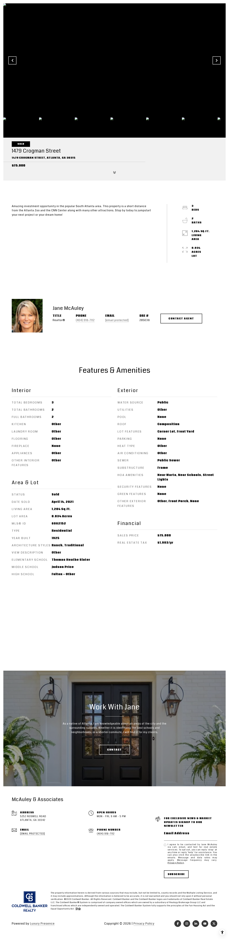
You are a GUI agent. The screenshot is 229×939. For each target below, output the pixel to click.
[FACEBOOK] (177, 923)
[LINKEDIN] (195, 923)
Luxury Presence (42, 923)
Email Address (177, 833)
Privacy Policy (176, 862)
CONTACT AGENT (181, 318)
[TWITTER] (214, 923)
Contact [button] (114, 749)
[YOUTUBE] (205, 923)
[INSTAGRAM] (186, 923)
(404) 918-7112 (85, 320)
